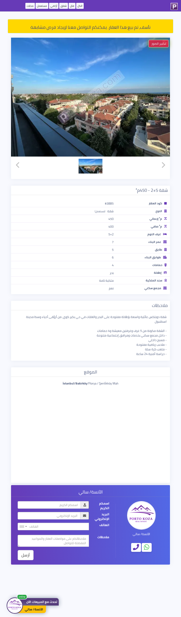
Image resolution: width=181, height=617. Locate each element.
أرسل (25, 555)
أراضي (53, 5)
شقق (63, 5)
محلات (30, 5)
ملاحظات (103, 537)
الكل (79, 5)
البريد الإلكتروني (102, 516)
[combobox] (23, 526)
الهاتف (104, 525)
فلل (72, 5)
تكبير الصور (158, 43)
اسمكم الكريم (104, 505)
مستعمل (42, 5)
